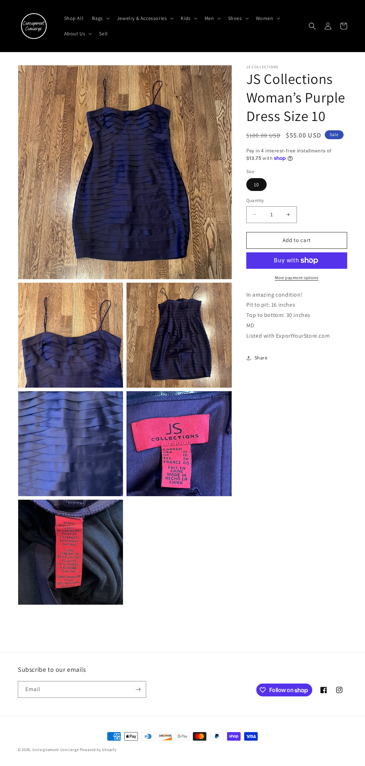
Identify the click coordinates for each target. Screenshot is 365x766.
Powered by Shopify (98, 749)
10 (256, 184)
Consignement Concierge (55, 749)
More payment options (297, 277)
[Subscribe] (138, 689)
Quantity (255, 200)
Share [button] (261, 357)
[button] (100, 18)
